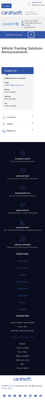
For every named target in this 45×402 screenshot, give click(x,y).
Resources (22, 282)
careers (22, 309)
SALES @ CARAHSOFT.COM (22, 337)
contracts (22, 289)
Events (22, 275)
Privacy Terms (7, 388)
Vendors (22, 261)
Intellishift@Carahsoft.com (14, 85)
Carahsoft (11, 386)
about (22, 302)
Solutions (22, 268)
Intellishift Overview (14, 35)
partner (22, 295)
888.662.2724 (38, 5)
